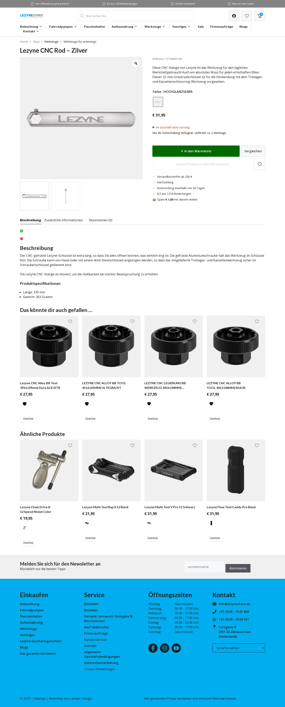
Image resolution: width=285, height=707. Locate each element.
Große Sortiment (185, 3)
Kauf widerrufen (96, 627)
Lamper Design (81, 698)
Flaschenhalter (94, 26)
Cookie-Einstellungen (99, 669)
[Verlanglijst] (234, 16)
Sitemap (40, 698)
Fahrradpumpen (61, 26)
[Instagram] (164, 648)
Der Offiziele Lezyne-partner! (52, 3)
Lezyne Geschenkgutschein (40, 641)
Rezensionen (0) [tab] (100, 220)
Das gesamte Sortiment (38, 653)
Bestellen (91, 604)
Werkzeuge (152, 26)
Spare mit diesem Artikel (177, 199)
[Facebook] (153, 648)
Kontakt (29, 31)
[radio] (158, 102)
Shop (36, 41)
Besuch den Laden (243, 3)
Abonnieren (238, 568)
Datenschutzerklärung (101, 663)
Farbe (157, 92)
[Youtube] (176, 648)
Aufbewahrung (122, 26)
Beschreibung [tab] (30, 220)
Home (24, 41)
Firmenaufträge (221, 26)
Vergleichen (253, 151)
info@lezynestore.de (234, 604)
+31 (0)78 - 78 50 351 (234, 619)
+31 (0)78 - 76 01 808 (234, 612)
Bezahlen (91, 610)
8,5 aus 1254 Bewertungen (122, 3)
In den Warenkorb (197, 151)
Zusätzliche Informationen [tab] (63, 220)
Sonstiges (179, 26)
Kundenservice (95, 639)
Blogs (243, 26)
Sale (201, 26)
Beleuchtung (29, 26)
